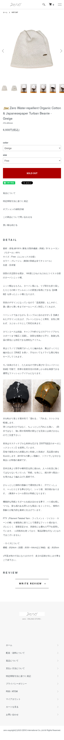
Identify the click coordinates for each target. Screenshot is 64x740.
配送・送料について (15, 652)
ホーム (5, 12)
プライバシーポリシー (16, 683)
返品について (9, 192)
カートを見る (12, 706)
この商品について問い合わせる (17, 216)
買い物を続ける (10, 224)
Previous (3, 51)
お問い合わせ (12, 714)
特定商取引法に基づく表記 (15, 200)
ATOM (15, 691)
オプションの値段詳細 (13, 209)
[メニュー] (59, 4)
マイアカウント (13, 698)
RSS (8, 691)
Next (60, 51)
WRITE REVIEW (30, 583)
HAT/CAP (15, 12)
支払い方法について (15, 668)
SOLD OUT (32, 173)
